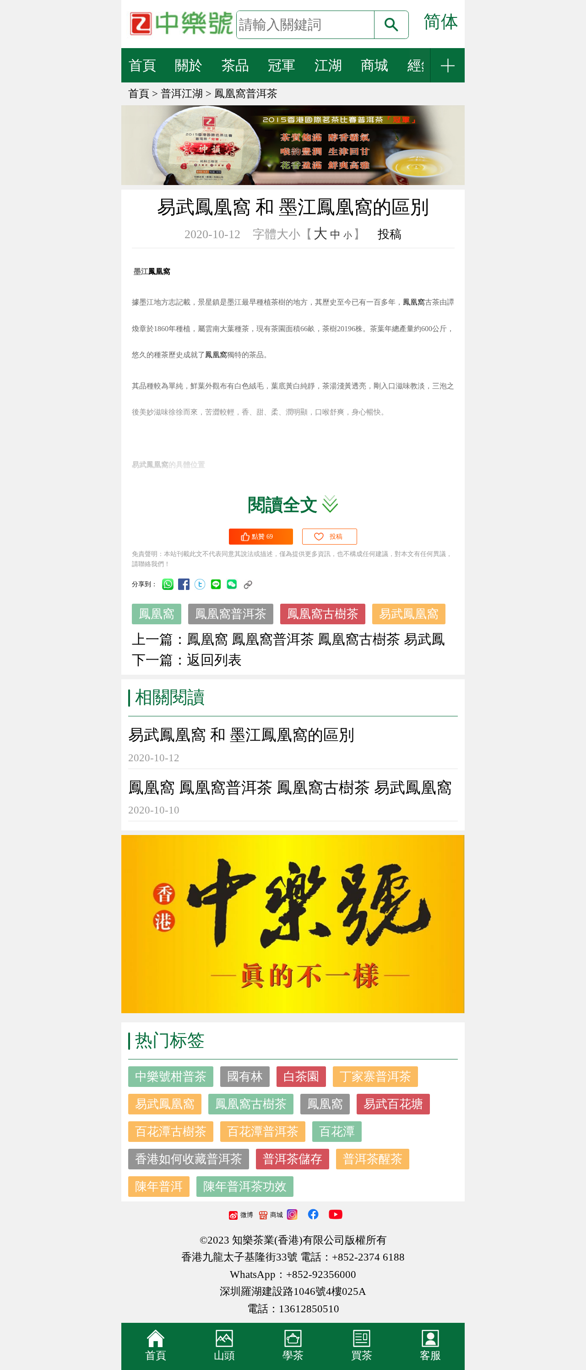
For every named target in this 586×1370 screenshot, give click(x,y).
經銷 (421, 65)
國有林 (245, 1076)
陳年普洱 (159, 1186)
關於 (188, 65)
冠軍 (281, 65)
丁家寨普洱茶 (375, 1076)
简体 (440, 21)
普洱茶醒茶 (372, 1159)
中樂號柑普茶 (170, 1076)
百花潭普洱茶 (262, 1131)
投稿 (390, 234)
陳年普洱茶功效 (245, 1186)
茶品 (235, 65)
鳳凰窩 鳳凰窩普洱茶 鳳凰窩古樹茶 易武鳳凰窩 (290, 787)
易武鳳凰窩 (409, 614)
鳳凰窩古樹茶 (322, 614)
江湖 (328, 65)
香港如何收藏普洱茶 (188, 1159)
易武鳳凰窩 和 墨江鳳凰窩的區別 (241, 734)
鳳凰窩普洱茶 (245, 93)
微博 (246, 1215)
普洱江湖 (182, 93)
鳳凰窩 (156, 614)
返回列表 (214, 659)
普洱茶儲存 (292, 1159)
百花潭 (337, 1131)
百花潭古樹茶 (170, 1131)
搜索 (391, 24)
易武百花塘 (393, 1104)
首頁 (142, 65)
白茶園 (301, 1076)
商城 (374, 65)
